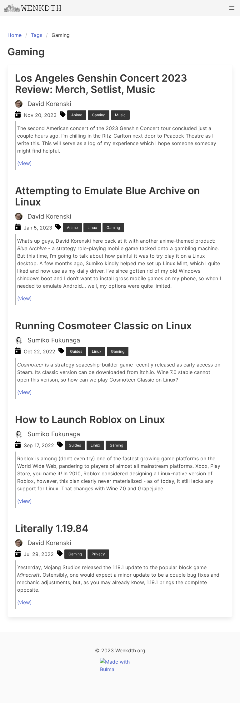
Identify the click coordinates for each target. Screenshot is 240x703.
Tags (36, 35)
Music (120, 115)
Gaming (98, 115)
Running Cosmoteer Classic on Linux (103, 326)
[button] (232, 8)
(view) (24, 163)
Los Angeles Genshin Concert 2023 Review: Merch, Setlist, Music (101, 83)
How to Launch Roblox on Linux (90, 419)
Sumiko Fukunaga (54, 340)
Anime (76, 115)
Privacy (98, 554)
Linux (92, 227)
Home (15, 35)
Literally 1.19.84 (51, 528)
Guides (76, 351)
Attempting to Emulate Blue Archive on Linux (107, 196)
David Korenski (49, 104)
